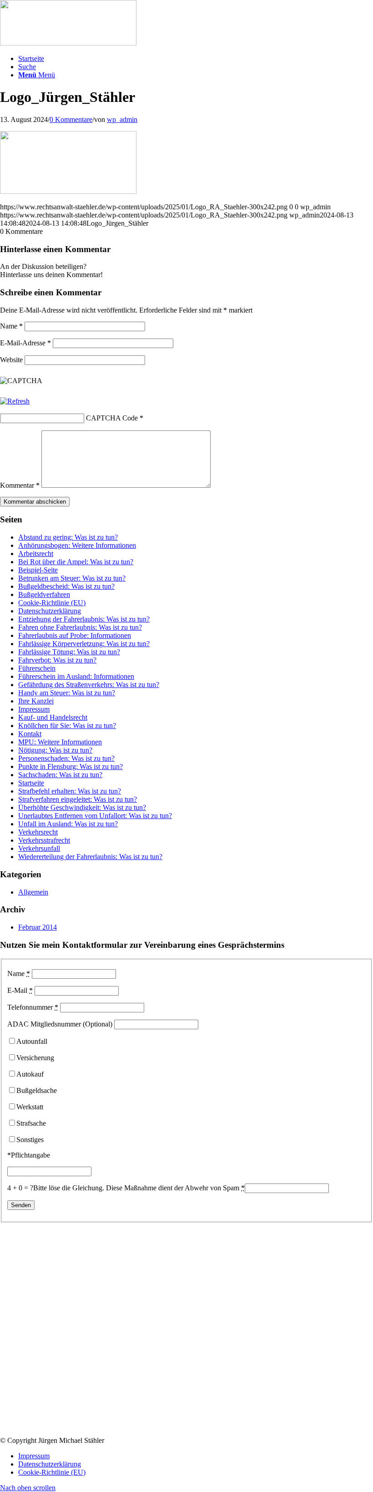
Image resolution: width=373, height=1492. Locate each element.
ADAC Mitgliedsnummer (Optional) (59, 1024)
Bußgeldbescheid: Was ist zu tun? (66, 586)
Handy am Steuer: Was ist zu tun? (66, 693)
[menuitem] (195, 59)
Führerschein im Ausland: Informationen (76, 676)
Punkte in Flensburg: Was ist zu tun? (70, 766)
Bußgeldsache (36, 1090)
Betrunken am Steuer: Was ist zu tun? (72, 578)
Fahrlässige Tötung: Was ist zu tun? (69, 652)
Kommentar (20, 485)
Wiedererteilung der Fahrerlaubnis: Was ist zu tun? (90, 856)
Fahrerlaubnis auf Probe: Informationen (74, 635)
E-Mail (20, 990)
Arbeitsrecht (35, 553)
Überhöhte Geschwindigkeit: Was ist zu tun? (82, 807)
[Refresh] (15, 401)
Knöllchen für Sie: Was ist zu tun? (67, 725)
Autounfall (31, 1041)
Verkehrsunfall (39, 848)
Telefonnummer (32, 1007)
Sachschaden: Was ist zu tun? (60, 775)
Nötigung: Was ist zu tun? (55, 750)
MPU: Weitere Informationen (60, 742)
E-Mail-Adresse (25, 343)
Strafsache (31, 1123)
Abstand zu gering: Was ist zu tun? (68, 537)
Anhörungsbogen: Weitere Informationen (77, 545)
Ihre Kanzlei (36, 701)
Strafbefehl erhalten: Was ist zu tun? (69, 791)
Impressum (34, 709)
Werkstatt (29, 1107)
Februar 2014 (37, 927)
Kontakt (29, 734)
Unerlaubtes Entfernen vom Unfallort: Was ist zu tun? (95, 815)
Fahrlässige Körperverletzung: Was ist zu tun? (84, 643)
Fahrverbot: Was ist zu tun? (57, 660)
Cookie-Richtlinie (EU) (52, 603)
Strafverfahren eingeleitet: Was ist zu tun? (77, 799)
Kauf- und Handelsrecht (52, 717)
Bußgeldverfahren (44, 594)
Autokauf (30, 1074)
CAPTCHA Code (112, 418)
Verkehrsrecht (38, 832)
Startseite (31, 783)
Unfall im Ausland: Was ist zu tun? (68, 824)
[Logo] (68, 43)
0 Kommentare (71, 119)
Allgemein (33, 892)
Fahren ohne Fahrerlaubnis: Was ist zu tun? (80, 627)
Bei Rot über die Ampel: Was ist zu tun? (75, 562)
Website (11, 360)
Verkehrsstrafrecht (44, 840)
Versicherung (35, 1058)
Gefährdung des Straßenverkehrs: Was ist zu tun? (88, 684)
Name (11, 326)
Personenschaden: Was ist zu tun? (66, 758)
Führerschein (36, 668)
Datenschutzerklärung (49, 611)
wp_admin (122, 119)
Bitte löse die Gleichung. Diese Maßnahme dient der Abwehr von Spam (139, 1188)
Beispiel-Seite (38, 570)
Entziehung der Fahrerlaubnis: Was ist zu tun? (84, 619)
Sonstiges (30, 1139)
